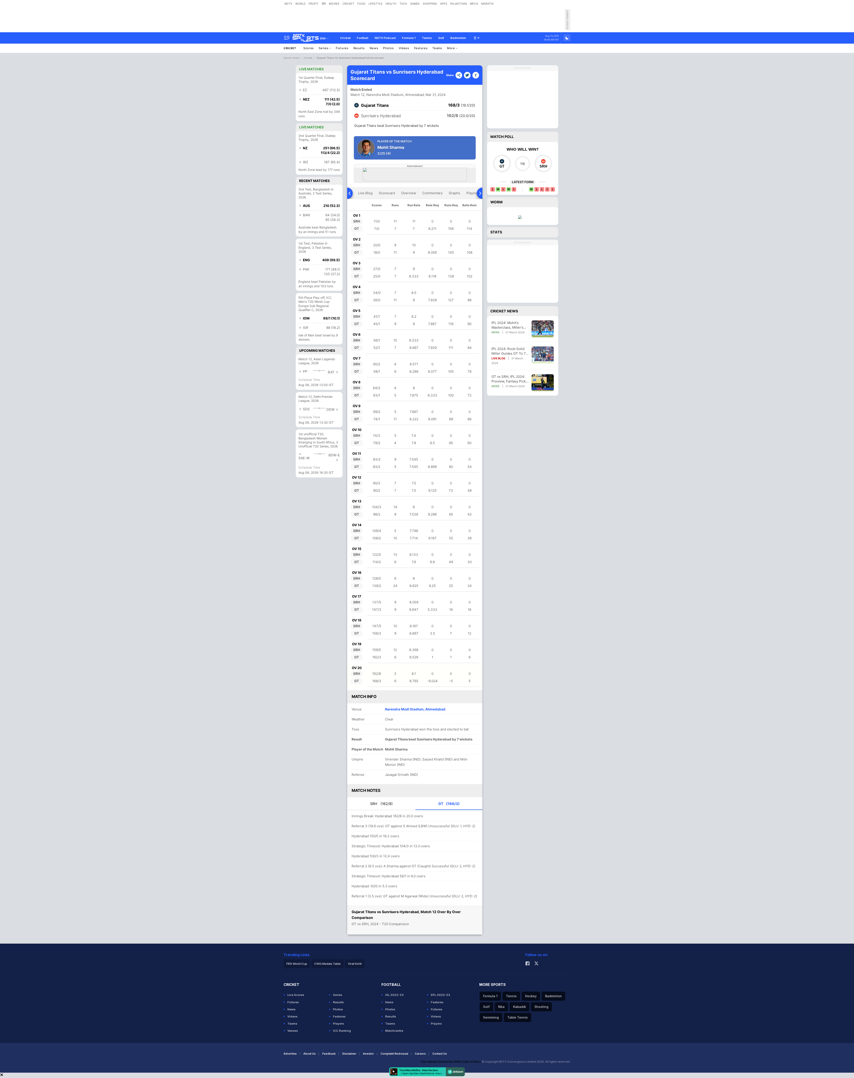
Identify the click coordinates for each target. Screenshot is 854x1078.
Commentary (432, 193)
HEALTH (391, 3)
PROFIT (314, 3)
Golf (441, 38)
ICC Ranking (342, 1030)
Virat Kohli (355, 963)
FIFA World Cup (296, 963)
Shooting (541, 1007)
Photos (388, 48)
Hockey (531, 996)
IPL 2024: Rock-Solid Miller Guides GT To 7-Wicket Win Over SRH (509, 351)
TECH (403, 3)
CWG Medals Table (327, 963)
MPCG (474, 3)
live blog (365, 193)
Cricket (345, 38)
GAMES (415, 3)
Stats (496, 232)
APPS (443, 3)
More (451, 48)
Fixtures (342, 48)
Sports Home (291, 57)
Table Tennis (517, 1017)
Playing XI (474, 193)
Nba (501, 1007)
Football (362, 38)
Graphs (454, 193)
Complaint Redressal (394, 1053)
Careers (420, 1053)
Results (359, 48)
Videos (404, 48)
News (374, 48)
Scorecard (387, 193)
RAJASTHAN (458, 3)
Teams (437, 48)
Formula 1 (409, 38)
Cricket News (504, 311)
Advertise (290, 1053)
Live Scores (295, 995)
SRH (381, 803)
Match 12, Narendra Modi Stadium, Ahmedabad (387, 95)
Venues (292, 1030)
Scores (308, 48)
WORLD (300, 3)
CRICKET (348, 3)
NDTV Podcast (385, 38)
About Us (309, 1053)
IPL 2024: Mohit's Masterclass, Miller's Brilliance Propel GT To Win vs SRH (509, 325)
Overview (408, 193)
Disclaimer (349, 1053)
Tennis (427, 38)
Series (324, 48)
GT (449, 803)
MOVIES (334, 3)
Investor (368, 1053)
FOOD (361, 3)
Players (338, 1023)
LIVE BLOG (498, 358)
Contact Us (439, 1053)
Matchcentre (394, 1030)
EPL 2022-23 (440, 995)
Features (421, 48)
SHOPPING (430, 3)
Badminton (458, 38)
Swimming (491, 1017)
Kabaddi (519, 1007)
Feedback (329, 1053)
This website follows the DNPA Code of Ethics (451, 1061)
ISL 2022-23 (394, 995)
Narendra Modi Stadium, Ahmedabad (415, 709)
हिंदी (324, 3)
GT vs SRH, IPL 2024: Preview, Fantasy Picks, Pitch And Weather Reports (509, 379)
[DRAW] (522, 163)
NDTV (288, 3)
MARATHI (487, 3)
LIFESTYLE (376, 3)
